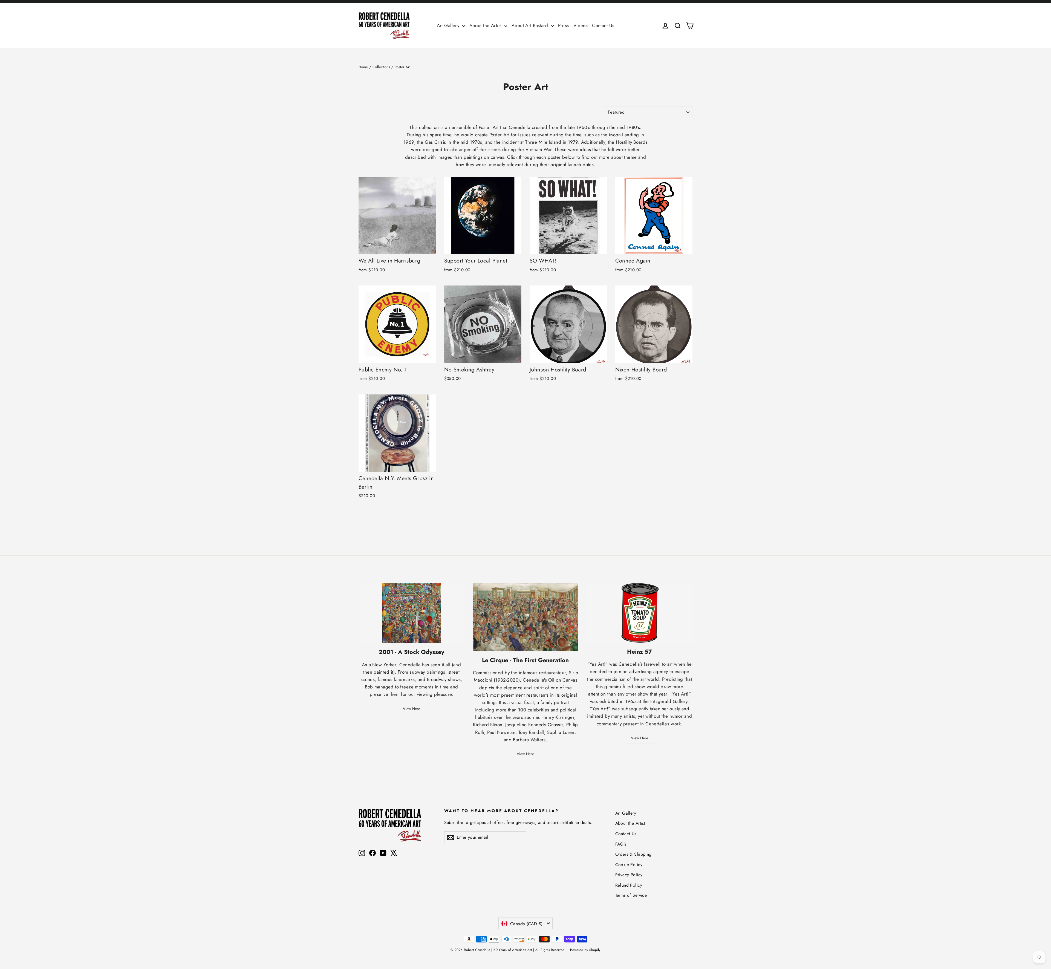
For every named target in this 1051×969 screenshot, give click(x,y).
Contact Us (603, 25)
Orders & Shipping (633, 854)
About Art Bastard (531, 25)
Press (563, 25)
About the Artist (486, 25)
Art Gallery (449, 25)
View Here (411, 708)
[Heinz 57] (639, 613)
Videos (580, 25)
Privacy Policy (629, 875)
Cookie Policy (629, 864)
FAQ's (620, 844)
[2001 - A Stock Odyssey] (411, 613)
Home (363, 67)
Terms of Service (631, 895)
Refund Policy (628, 885)
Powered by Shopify (585, 949)
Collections (381, 67)
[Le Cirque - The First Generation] (526, 617)
